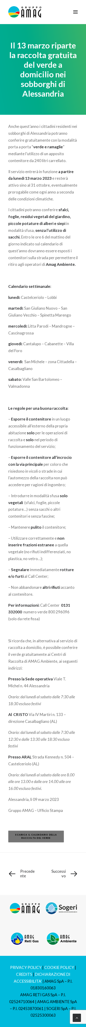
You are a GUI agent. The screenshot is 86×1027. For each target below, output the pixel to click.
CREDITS (24, 974)
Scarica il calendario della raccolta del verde (36, 836)
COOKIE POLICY (59, 967)
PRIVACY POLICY (26, 967)
